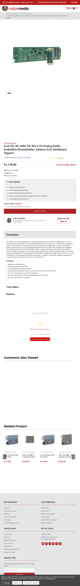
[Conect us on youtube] (53, 543)
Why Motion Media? (10, 511)
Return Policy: (13, 204)
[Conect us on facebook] (49, 543)
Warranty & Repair (10, 540)
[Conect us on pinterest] (56, 543)
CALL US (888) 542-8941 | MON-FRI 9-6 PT (18, 2)
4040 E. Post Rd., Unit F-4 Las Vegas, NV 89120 (50, 538)
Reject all (17, 583)
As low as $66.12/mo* (66, 165)
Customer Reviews (10, 517)
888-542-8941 (46, 534)
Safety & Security (9, 552)
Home (7, 14)
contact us (20, 157)
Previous (4, 456)
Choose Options (12, 450)
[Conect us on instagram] (43, 543)
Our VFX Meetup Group (11, 523)
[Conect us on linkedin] (60, 543)
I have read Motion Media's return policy (18, 206)
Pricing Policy (8, 534)
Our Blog (6, 514)
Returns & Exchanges (48, 514)
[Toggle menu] (76, 8)
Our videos (7, 520)
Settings (7, 583)
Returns (10, 294)
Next (73, 456)
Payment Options (46, 523)
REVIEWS (74, 2)
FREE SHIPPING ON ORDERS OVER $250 (52, 2)
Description (12, 234)
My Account (45, 511)
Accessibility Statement (11, 549)
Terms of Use (8, 543)
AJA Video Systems (26, 14)
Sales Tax (7, 537)
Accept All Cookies (31, 583)
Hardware (14, 14)
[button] (63, 221)
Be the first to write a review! (40, 339)
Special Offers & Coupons (49, 520)
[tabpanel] (12, 447)
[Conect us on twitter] (46, 543)
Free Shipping (45, 517)
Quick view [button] (12, 446)
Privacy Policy (8, 546)
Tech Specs (12, 287)
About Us (7, 508)
